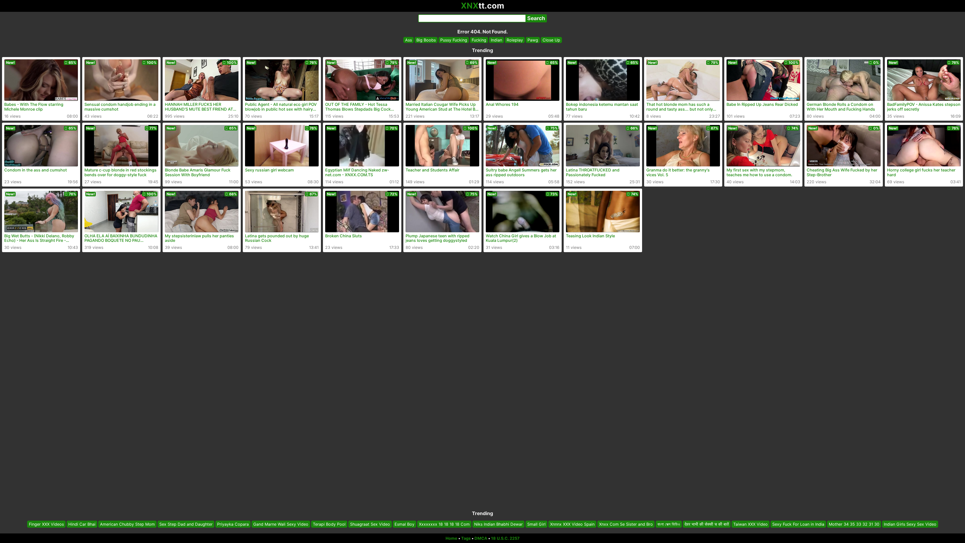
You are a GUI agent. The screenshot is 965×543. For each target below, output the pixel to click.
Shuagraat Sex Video (370, 524)
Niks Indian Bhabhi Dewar (498, 524)
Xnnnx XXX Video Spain (572, 524)
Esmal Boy (404, 524)
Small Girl (536, 524)
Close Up (551, 39)
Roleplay (515, 39)
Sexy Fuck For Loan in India (798, 524)
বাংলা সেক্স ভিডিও (668, 524)
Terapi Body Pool (329, 524)
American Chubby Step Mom (127, 524)
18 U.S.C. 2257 (505, 538)
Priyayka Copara (233, 524)
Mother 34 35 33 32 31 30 (854, 524)
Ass (408, 39)
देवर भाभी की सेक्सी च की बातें (707, 524)
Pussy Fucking (453, 39)
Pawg (532, 39)
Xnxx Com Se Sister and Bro (626, 524)
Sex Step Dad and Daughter (186, 524)
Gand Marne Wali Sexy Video (280, 524)
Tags (466, 538)
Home (451, 538)
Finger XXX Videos (46, 524)
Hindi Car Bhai (81, 524)
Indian (496, 39)
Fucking (479, 39)
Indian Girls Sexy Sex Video (910, 524)
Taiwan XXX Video (750, 524)
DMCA (480, 538)
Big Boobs (426, 39)
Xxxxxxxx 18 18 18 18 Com (444, 524)
